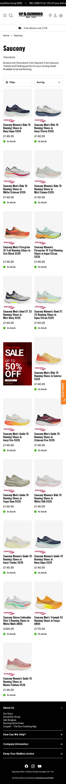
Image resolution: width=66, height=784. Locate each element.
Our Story (8, 713)
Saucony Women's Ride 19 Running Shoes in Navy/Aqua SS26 (16, 128)
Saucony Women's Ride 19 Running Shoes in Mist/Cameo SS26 (48, 189)
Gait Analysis (9, 720)
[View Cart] (61, 15)
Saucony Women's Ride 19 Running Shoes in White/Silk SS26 (48, 498)
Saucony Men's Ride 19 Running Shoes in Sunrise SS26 (48, 376)
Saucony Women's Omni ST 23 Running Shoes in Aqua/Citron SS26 (48, 314)
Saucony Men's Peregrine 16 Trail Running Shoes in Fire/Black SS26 (16, 250)
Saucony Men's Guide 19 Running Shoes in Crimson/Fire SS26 (47, 437)
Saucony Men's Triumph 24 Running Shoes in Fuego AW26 (48, 620)
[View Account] (55, 15)
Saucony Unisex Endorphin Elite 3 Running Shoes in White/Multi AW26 (17, 620)
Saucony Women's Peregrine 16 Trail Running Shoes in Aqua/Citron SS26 (48, 252)
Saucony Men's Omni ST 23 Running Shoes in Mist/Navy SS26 (17, 314)
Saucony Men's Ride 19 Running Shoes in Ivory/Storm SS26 (46, 128)
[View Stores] (50, 15)
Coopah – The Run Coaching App (20, 726)
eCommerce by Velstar (45, 778)
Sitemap (32, 778)
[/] (31, 15)
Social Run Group (11, 717)
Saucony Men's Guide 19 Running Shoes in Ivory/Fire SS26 (16, 437)
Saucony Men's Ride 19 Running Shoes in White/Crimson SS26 (15, 189)
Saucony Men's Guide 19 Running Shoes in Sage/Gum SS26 (16, 498)
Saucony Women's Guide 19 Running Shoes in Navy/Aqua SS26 (48, 559)
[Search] (11, 15)
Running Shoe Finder (13, 723)
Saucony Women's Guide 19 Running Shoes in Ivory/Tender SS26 (17, 559)
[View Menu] (5, 15)
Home (6, 35)
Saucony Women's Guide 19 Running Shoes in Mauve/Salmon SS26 (17, 682)
